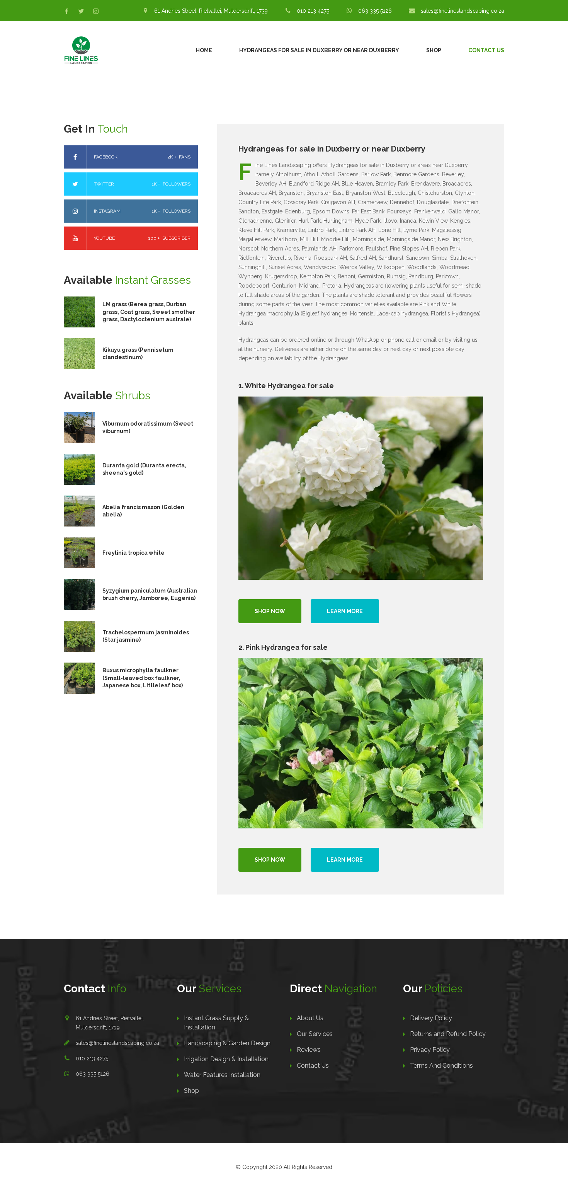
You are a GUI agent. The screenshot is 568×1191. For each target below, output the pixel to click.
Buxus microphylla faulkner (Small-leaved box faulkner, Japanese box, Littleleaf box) (142, 677)
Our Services (315, 1034)
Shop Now (270, 611)
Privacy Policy (430, 1049)
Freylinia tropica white (133, 553)
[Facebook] (66, 11)
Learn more (345, 611)
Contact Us (486, 50)
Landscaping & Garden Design (227, 1043)
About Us (310, 1018)
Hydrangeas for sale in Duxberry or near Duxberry (319, 50)
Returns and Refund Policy (448, 1034)
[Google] (96, 11)
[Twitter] (81, 11)
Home (204, 50)
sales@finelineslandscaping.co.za (117, 1043)
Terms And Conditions (441, 1065)
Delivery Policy (431, 1018)
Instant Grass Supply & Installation (216, 1022)
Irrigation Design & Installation (226, 1059)
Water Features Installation (222, 1075)
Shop (433, 50)
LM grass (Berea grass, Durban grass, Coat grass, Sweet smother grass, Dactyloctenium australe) (148, 311)
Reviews (309, 1049)
